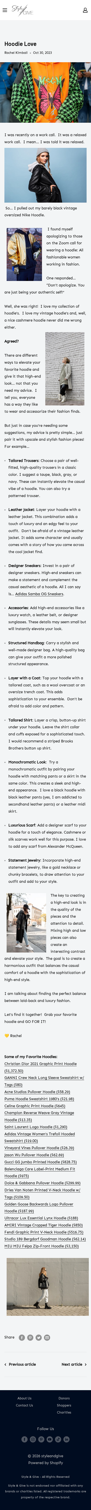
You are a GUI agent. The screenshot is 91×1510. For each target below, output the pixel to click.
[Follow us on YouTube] (50, 1439)
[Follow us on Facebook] (24, 1439)
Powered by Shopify (45, 1463)
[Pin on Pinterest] (30, 1337)
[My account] (85, 10)
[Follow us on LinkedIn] (66, 1439)
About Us (24, 1398)
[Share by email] (47, 1337)
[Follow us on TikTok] (58, 1439)
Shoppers (64, 1405)
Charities (64, 1412)
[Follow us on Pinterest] (41, 1439)
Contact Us (24, 1405)
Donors (64, 1398)
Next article (72, 1364)
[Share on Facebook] (22, 1337)
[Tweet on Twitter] (39, 1337)
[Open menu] (5, 10)
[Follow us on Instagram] (33, 1439)
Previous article (22, 1364)
